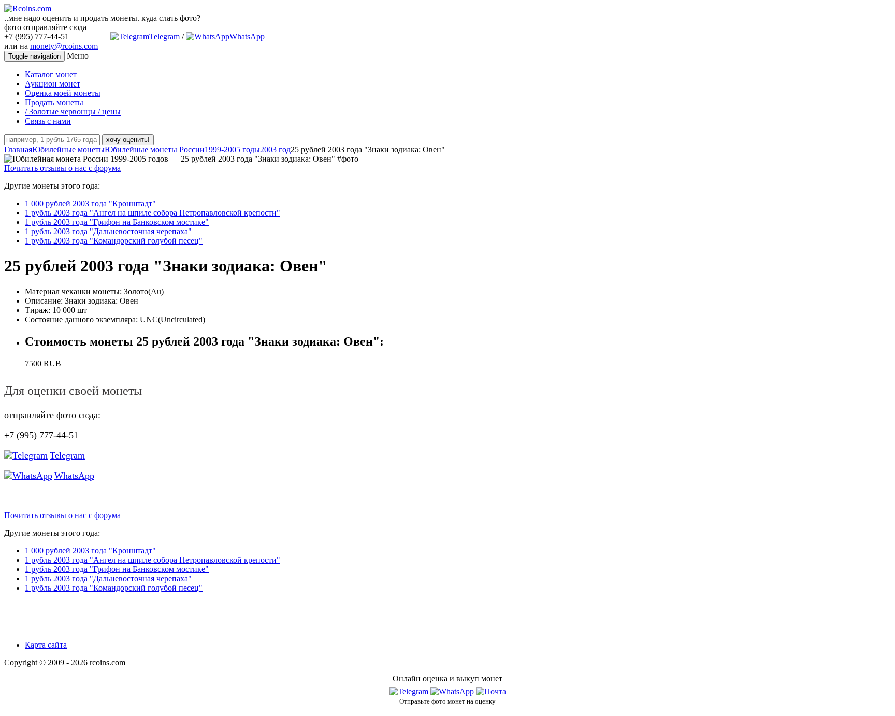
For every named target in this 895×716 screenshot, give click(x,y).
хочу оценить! (128, 140)
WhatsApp (247, 36)
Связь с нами (48, 121)
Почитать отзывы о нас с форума (62, 168)
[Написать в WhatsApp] (453, 691)
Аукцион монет (52, 83)
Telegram (164, 36)
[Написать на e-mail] (491, 689)
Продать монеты (54, 102)
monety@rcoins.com (64, 45)
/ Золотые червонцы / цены (73, 111)
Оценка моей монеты (62, 93)
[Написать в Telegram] (409, 691)
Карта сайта (46, 644)
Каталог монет (51, 74)
